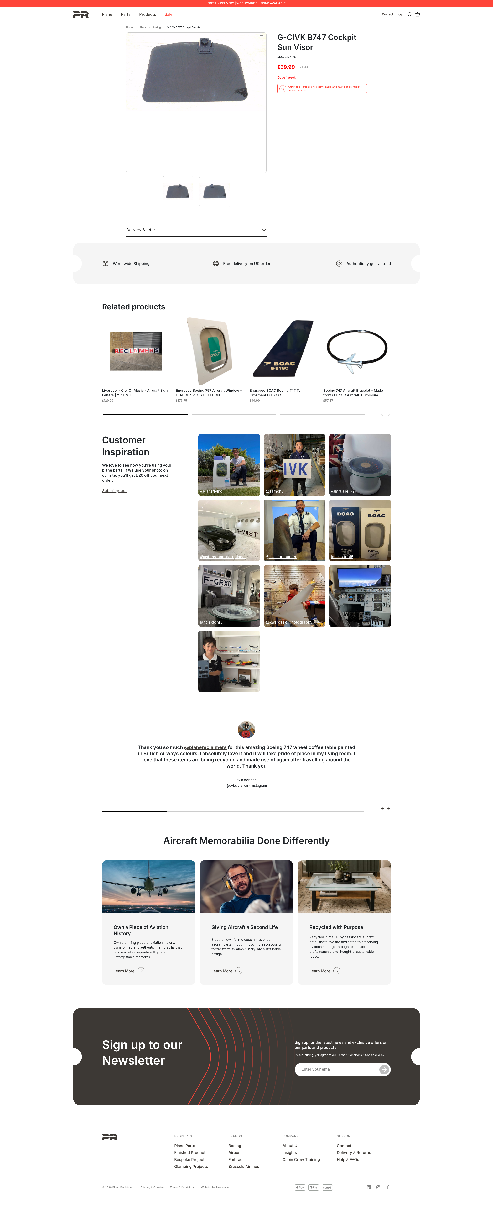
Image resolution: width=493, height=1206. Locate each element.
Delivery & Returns (354, 1152)
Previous (382, 414)
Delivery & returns (142, 230)
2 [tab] (234, 414)
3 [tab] (322, 414)
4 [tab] (331, 811)
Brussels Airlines (243, 1166)
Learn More (124, 971)
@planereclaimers (205, 747)
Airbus (234, 1152)
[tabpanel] (136, 364)
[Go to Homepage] (81, 14)
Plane (107, 14)
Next (388, 414)
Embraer (236, 1159)
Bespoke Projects (190, 1159)
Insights (290, 1152)
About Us (291, 1145)
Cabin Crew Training (301, 1159)
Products (147, 14)
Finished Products (191, 1152)
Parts (126, 14)
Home (129, 27)
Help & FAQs (348, 1159)
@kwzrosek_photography (289, 622)
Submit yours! (114, 490)
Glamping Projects (191, 1166)
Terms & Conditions (349, 1055)
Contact (387, 14)
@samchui (275, 491)
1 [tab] (145, 414)
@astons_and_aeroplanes (223, 556)
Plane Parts (184, 1145)
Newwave (222, 1187)
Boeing (156, 27)
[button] (369, 1187)
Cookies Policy (374, 1055)
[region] (50, 1176)
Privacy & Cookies (152, 1187)
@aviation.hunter (281, 556)
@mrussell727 (344, 491)
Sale (169, 14)
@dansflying (211, 491)
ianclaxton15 (342, 556)
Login (400, 14)
